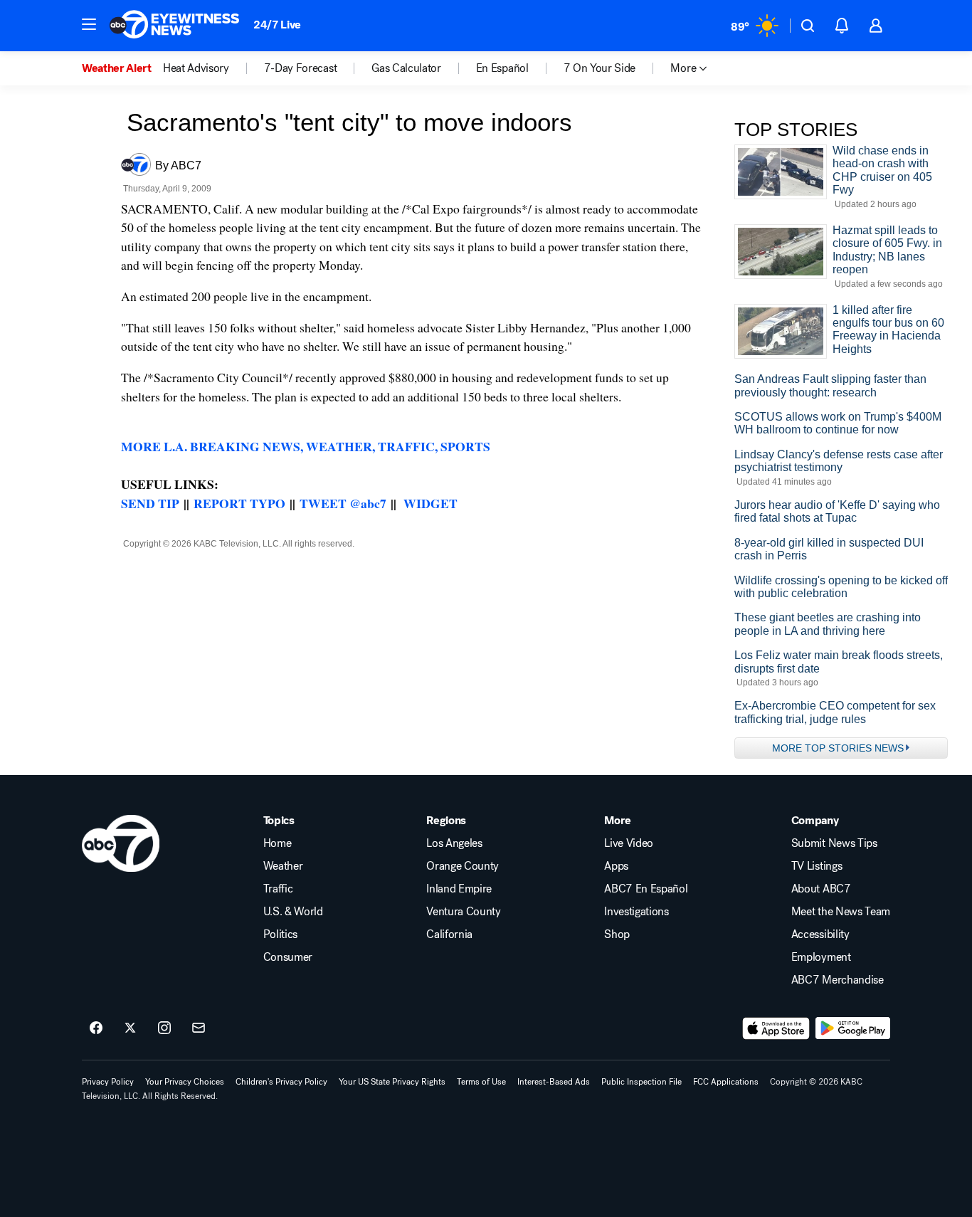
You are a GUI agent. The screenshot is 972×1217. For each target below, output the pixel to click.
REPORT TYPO (239, 503)
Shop (617, 934)
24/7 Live (277, 24)
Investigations (636, 911)
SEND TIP (150, 503)
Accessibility (820, 934)
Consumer (287, 957)
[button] (89, 24)
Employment (821, 957)
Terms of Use (481, 1082)
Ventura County (463, 911)
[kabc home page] (120, 843)
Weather (283, 866)
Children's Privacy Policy (281, 1082)
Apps (616, 866)
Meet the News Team (840, 911)
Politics (280, 934)
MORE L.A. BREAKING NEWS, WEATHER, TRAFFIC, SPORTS (305, 446)
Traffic (278, 889)
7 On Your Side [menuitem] (600, 68)
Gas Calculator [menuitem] (406, 68)
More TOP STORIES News (838, 748)
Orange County (462, 866)
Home (277, 843)
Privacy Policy (108, 1082)
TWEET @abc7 (343, 503)
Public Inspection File (641, 1082)
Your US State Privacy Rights (392, 1082)
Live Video (628, 843)
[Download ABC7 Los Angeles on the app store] (776, 1028)
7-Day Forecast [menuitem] (300, 68)
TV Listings (816, 866)
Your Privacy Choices (184, 1082)
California (449, 934)
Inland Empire (459, 889)
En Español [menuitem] (502, 68)
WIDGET (430, 503)
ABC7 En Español (645, 889)
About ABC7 (821, 889)
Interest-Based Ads (553, 1082)
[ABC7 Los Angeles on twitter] (130, 1028)
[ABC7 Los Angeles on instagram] (164, 1028)
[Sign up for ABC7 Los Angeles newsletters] (198, 1028)
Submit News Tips (834, 843)
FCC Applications (726, 1082)
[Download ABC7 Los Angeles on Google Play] (852, 1028)
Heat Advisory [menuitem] (196, 68)
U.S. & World (293, 911)
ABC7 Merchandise (837, 980)
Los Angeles (454, 843)
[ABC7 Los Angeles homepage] (174, 25)
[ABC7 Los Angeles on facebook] (96, 1028)
